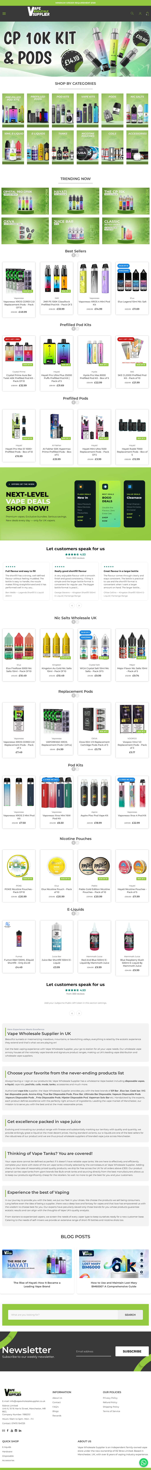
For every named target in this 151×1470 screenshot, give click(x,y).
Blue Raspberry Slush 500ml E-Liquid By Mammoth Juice (132, 962)
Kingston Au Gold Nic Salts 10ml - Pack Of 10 (57, 670)
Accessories (8, 1460)
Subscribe (132, 1351)
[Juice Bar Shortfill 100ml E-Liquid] (56, 936)
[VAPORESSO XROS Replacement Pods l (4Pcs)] (56, 718)
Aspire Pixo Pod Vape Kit (94, 815)
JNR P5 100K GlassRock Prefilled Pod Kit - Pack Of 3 (56, 303)
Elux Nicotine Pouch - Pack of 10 (56, 891)
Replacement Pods (75, 691)
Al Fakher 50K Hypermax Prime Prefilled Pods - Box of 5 (56, 451)
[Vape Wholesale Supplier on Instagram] (16, 1430)
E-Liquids (75, 909)
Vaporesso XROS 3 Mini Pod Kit (19, 817)
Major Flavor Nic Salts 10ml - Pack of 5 (132, 670)
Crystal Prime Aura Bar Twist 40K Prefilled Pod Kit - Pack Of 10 (19, 378)
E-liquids (6, 1447)
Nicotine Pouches (75, 839)
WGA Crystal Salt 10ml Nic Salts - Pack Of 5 (94, 670)
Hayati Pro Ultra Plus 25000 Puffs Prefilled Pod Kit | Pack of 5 (56, 378)
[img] (72, 554)
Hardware (7, 1451)
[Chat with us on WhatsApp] (143, 1462)
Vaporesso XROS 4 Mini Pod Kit (94, 303)
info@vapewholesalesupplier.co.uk (27, 1401)
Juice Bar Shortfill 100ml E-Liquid (57, 961)
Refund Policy (110, 1402)
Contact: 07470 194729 (13, 1423)
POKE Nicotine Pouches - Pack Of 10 (19, 891)
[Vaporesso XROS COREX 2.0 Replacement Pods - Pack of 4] (19, 718)
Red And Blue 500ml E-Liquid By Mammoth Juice (94, 961)
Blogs (55, 1411)
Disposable (8, 1456)
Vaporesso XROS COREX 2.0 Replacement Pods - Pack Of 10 (19, 304)
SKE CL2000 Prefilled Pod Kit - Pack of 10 (132, 376)
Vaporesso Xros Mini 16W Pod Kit (57, 817)
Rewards (56, 1415)
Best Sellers (75, 251)
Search (130, 1314)
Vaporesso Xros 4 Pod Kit (132, 815)
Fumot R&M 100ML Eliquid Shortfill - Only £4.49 (19, 961)
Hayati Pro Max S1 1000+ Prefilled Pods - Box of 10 (19, 450)
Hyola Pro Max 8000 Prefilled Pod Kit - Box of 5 (94, 376)
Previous (74, 255)
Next (77, 255)
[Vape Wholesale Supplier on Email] (3, 1430)
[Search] (132, 13)
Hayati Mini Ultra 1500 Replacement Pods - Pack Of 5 (94, 451)
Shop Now (80, 518)
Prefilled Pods (75, 398)
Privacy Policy (110, 1398)
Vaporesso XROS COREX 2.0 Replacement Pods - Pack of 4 (19, 745)
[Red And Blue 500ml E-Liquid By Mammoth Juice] (94, 936)
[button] (3, 49)
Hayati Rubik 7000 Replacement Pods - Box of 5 (132, 451)
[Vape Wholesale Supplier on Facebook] (8, 1430)
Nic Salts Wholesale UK (75, 618)
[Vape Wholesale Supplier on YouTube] (12, 1430)
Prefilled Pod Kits (75, 325)
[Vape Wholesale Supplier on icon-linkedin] (20, 1430)
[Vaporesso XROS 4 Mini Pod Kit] (94, 278)
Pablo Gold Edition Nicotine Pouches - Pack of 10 (94, 891)
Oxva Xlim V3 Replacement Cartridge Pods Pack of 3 (94, 743)
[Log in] (140, 13)
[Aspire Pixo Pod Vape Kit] (94, 792)
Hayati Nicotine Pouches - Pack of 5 (132, 891)
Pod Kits (75, 765)
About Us (57, 1398)
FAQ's (55, 1406)
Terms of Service (111, 1411)
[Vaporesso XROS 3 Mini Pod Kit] (19, 792)
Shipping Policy (111, 1406)
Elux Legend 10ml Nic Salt (132, 301)
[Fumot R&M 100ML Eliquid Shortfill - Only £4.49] (19, 936)
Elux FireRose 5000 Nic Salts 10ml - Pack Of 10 (19, 670)
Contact (56, 1402)
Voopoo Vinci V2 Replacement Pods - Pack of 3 (132, 745)
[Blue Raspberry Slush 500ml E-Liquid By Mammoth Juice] (132, 936)
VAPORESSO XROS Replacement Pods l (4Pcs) (57, 743)
